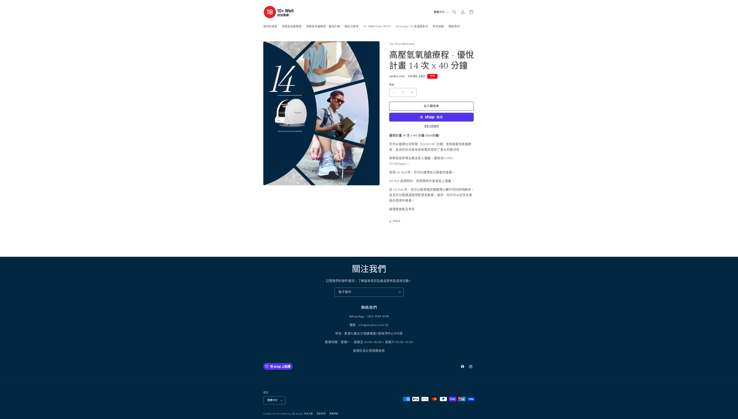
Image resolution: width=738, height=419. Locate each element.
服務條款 (333, 414)
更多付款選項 (431, 126)
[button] (454, 12)
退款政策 (321, 414)
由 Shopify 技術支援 (303, 414)
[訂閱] (399, 292)
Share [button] (396, 221)
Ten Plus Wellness (282, 414)
